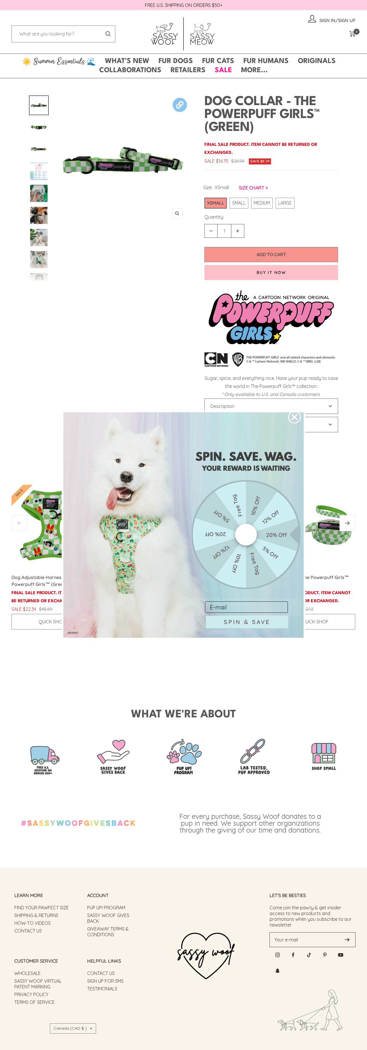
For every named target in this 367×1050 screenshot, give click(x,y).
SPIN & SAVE (247, 621)
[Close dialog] (294, 417)
